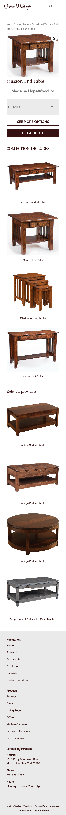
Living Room (22, 24)
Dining (11, 703)
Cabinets (12, 673)
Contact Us (13, 659)
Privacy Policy (42, 806)
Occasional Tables (41, 24)
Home (10, 24)
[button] (54, 39)
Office (10, 717)
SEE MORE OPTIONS (33, 122)
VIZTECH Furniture (39, 810)
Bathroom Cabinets (18, 731)
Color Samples (15, 738)
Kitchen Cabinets (17, 724)
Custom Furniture (17, 680)
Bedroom (12, 696)
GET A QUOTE (33, 133)
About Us (12, 652)
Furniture (12, 666)
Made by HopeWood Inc (33, 91)
